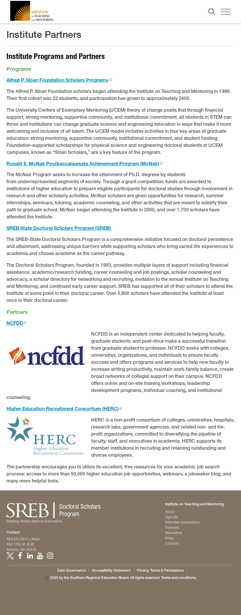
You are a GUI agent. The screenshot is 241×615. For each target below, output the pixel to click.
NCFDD (14, 323)
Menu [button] (226, 11)
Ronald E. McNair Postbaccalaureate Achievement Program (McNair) (82, 163)
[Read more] (46, 436)
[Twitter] (10, 555)
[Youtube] (39, 555)
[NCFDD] (46, 357)
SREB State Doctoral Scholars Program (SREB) (59, 228)
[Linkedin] (30, 555)
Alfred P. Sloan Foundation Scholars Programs (57, 80)
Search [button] (212, 11)
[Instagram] (49, 555)
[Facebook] (20, 555)
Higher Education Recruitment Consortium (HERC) (62, 408)
